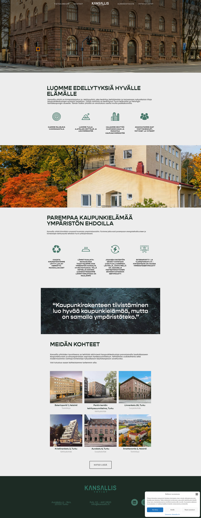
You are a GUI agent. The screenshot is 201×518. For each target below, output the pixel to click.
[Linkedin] (134, 502)
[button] (197, 494)
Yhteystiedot (145, 4)
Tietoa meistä (62, 4)
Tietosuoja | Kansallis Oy (172, 514)
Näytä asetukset (190, 510)
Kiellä (172, 510)
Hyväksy (155, 510)
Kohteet (78, 4)
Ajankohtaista (126, 4)
